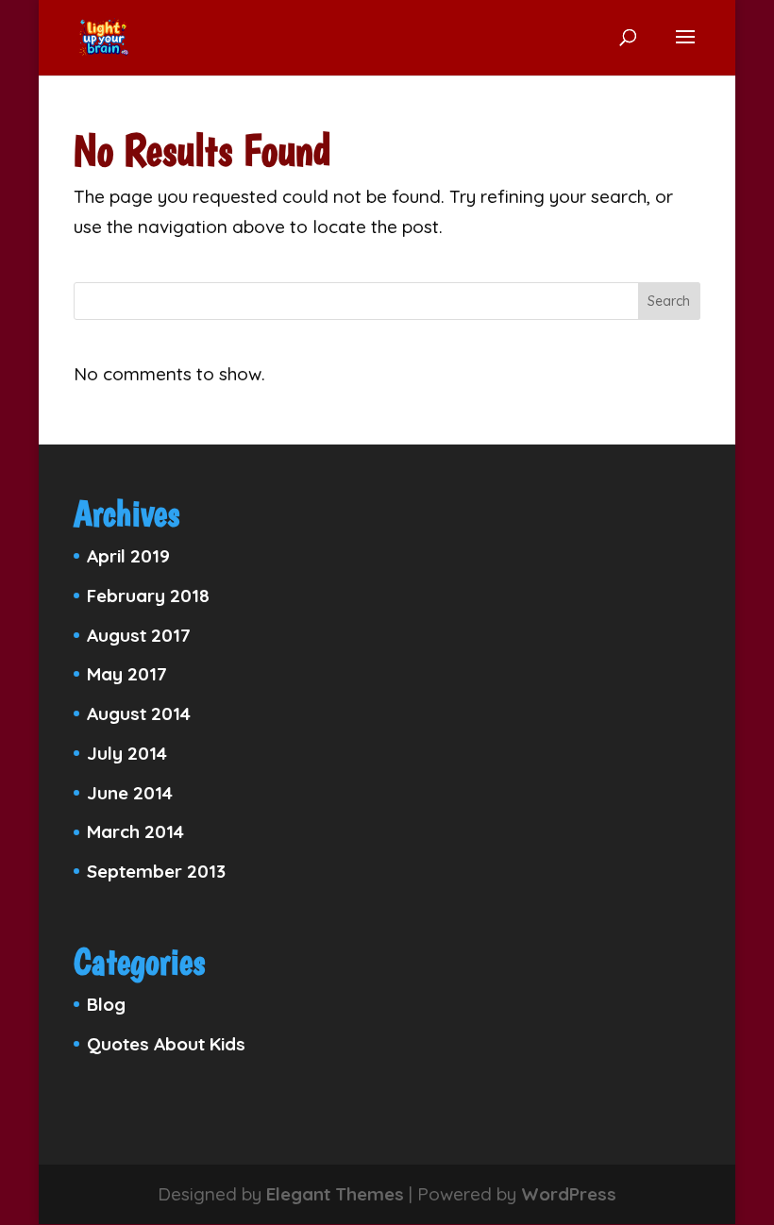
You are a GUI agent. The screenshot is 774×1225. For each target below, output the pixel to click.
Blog (106, 1004)
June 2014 (130, 792)
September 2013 (156, 871)
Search (669, 301)
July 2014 (127, 753)
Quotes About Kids (166, 1043)
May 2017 (127, 674)
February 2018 (148, 595)
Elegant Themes (335, 1194)
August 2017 (139, 635)
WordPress (568, 1194)
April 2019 (128, 556)
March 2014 (135, 831)
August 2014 (139, 713)
